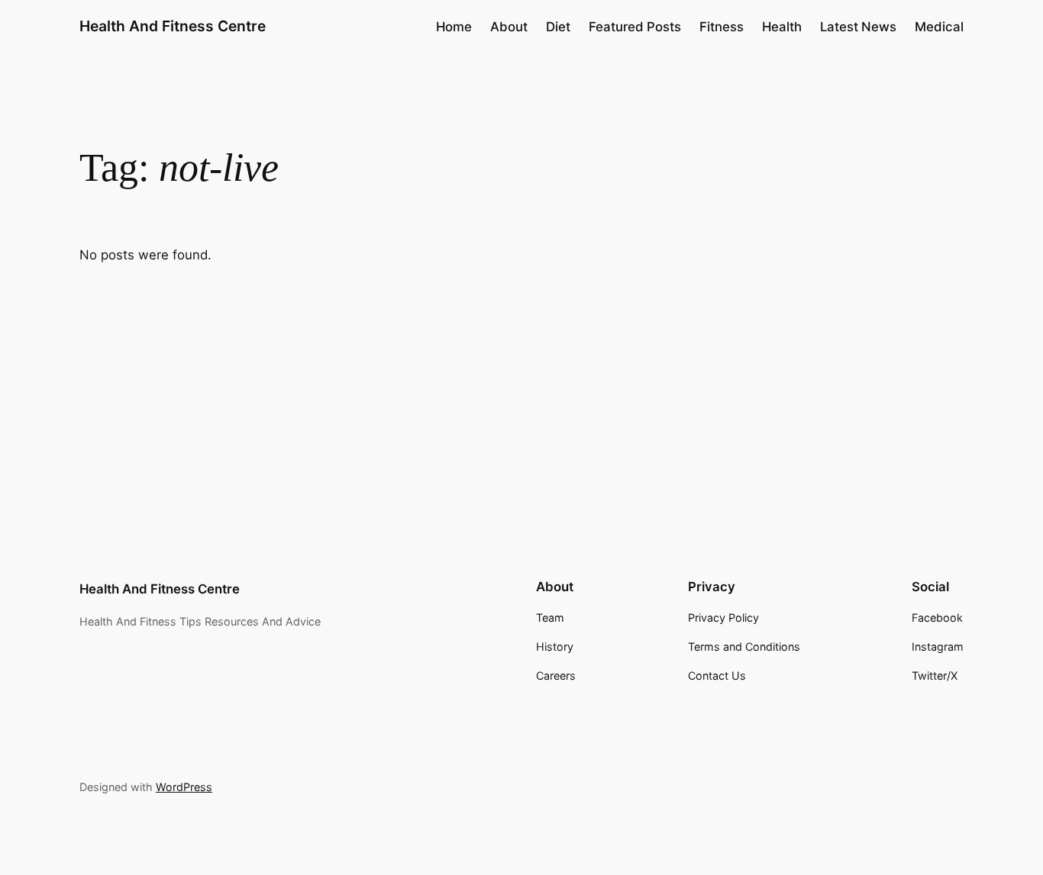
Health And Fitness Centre (172, 26)
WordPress (184, 786)
